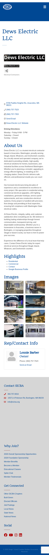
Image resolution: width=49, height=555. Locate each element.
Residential (13, 261)
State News (8, 513)
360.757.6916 (13, 394)
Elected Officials (10, 501)
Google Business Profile (18, 269)
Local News (9, 509)
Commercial (13, 264)
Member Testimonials (12, 477)
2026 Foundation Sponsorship (16, 458)
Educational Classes (12, 469)
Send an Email (26, 365)
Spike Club (8, 473)
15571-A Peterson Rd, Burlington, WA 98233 (26, 398)
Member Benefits (11, 462)
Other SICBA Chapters (13, 494)
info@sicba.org (14, 402)
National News (10, 516)
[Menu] (44, 7)
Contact (12, 267)
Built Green (8, 497)
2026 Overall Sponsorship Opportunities (20, 454)
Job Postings (9, 505)
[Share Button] (6, 70)
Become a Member (11, 465)
